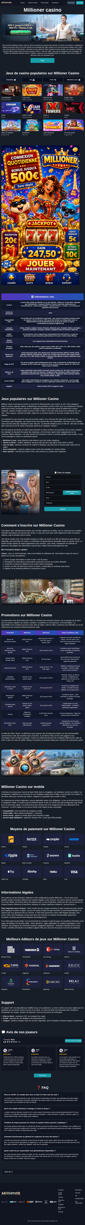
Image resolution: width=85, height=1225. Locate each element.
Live (30, 79)
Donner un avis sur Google (73, 1040)
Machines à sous (72, 79)
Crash (52, 79)
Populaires (9, 79)
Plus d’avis (42, 1075)
